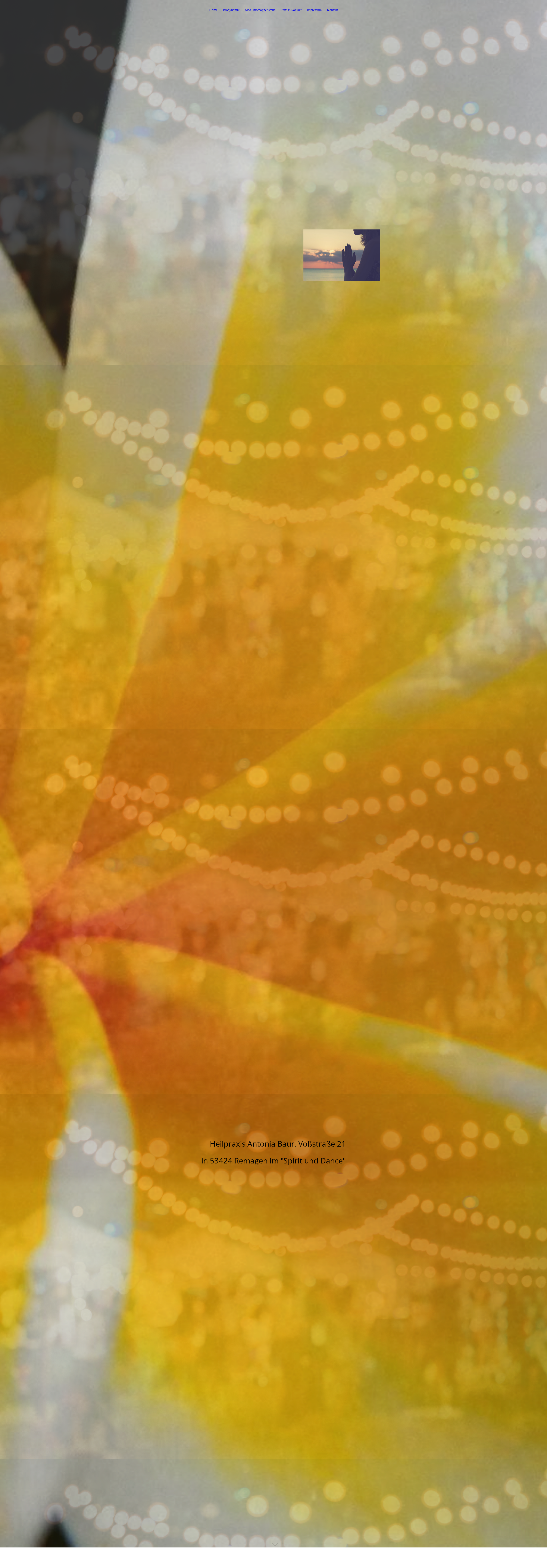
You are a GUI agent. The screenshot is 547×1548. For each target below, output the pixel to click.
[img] (273, 774)
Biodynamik (231, 10)
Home (213, 10)
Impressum (314, 10)
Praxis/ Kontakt (291, 10)
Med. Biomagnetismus (260, 10)
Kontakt (332, 10)
